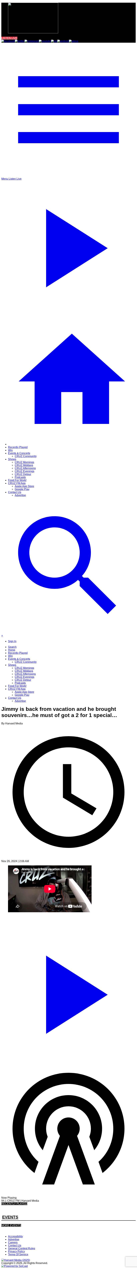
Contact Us (14, 492)
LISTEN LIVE (9, 38)
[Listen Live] (68, 993)
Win (10, 450)
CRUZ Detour (23, 474)
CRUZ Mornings (24, 462)
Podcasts (20, 477)
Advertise (20, 495)
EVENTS (10, 1217)
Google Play (22, 489)
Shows (12, 459)
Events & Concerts (19, 453)
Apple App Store (24, 486)
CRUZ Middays (24, 465)
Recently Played (18, 447)
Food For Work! (17, 480)
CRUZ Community (26, 456)
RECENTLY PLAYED (14, 1203)
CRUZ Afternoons (25, 468)
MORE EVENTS (11, 1225)
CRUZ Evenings (24, 471)
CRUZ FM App (17, 483)
